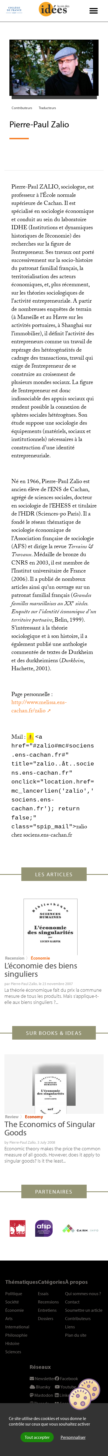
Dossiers (45, 1318)
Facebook (68, 1378)
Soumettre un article (83, 1310)
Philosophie (16, 1335)
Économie (40, 958)
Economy (34, 1116)
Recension (14, 958)
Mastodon (43, 1395)
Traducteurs (47, 107)
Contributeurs (22, 107)
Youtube (68, 1387)
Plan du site (75, 1335)
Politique (13, 1293)
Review (12, 1116)
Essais (43, 1293)
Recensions (48, 1302)
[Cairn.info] (80, 1228)
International (17, 1326)
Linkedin (67, 1395)
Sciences (13, 1351)
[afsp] (44, 1228)
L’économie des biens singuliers (40, 969)
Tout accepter (37, 1437)
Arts (8, 1318)
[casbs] (17, 1228)
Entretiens (47, 1310)
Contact (72, 1302)
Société (12, 1302)
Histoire (12, 1343)
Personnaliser (73, 1437)
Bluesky (42, 1387)
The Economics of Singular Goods (49, 1128)
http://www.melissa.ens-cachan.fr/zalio (39, 707)
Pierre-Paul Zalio (24, 983)
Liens (70, 1326)
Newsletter (44, 1378)
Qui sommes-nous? (83, 1293)
